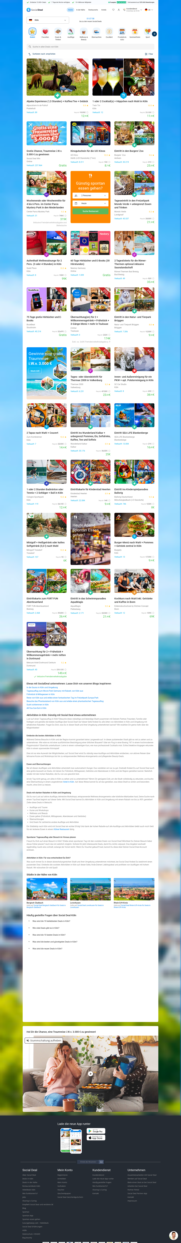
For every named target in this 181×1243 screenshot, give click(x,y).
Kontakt (95, 1193)
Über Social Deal (29, 1175)
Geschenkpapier (64, 1193)
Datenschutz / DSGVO (31, 1234)
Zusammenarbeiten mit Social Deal (142, 1175)
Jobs (24, 1197)
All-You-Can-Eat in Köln (36, 708)
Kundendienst (98, 1175)
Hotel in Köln (68, 782)
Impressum (132, 1201)
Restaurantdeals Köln (31, 1186)
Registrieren (63, 1175)
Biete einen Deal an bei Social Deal (142, 1182)
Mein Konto (62, 1182)
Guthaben (62, 1186)
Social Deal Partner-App (137, 1193)
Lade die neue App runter (103, 1178)
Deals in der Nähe (29, 1182)
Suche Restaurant (90, 211)
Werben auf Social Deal (137, 1178)
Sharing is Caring (29, 1201)
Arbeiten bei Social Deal (137, 1186)
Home (70, 10)
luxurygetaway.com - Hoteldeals (35, 1223)
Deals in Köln (27, 1178)
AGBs (24, 1230)
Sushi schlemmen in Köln (38, 704)
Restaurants (93, 10)
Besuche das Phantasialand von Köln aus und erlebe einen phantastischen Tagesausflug (65, 701)
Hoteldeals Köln (28, 1190)
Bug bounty (27, 1237)
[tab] (91, 921)
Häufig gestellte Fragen (101, 1182)
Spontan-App (27, 1215)
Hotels (103, 10)
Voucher (61, 1190)
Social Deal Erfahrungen (32, 1226)
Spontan (25, 1212)
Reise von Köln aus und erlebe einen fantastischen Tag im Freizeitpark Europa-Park (62, 698)
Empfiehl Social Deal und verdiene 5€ (37, 1204)
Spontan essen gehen (31, 1219)
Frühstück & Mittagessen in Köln (41, 694)
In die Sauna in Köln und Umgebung (42, 687)
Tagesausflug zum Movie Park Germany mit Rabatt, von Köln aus (55, 691)
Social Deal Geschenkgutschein (70, 1197)
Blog (24, 1208)
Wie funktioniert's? (30, 1193)
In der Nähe (80, 10)
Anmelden (62, 1178)
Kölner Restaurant (61, 829)
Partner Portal (133, 1190)
